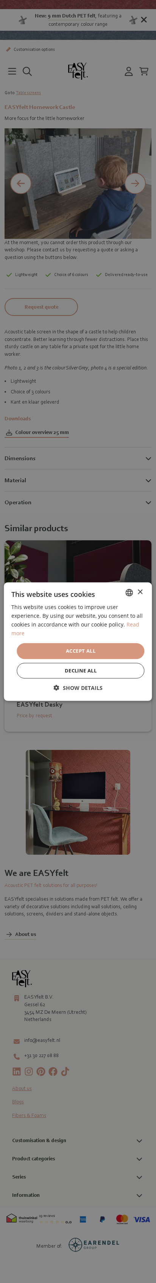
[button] (78, 687)
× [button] (140, 592)
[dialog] (78, 641)
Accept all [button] (80, 650)
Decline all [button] (81, 670)
